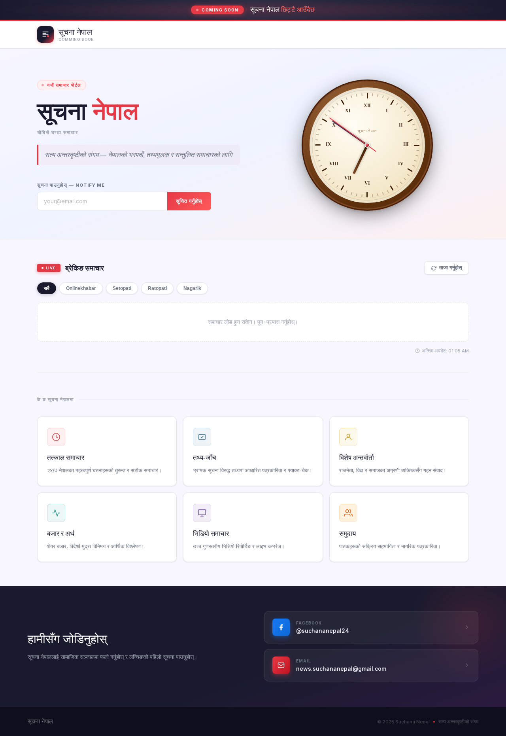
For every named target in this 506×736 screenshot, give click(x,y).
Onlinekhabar (81, 288)
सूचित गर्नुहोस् (189, 201)
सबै (46, 288)
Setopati (122, 288)
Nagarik (192, 288)
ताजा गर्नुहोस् (450, 268)
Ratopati (157, 288)
